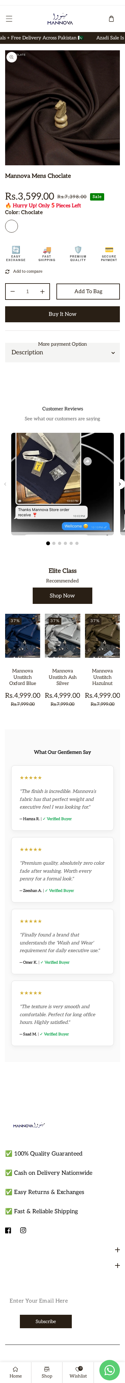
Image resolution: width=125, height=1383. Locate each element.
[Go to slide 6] (77, 543)
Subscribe (46, 1321)
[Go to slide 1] (48, 543)
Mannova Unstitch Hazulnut (102, 677)
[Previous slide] (5, 484)
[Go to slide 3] (59, 543)
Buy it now (63, 314)
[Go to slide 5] (71, 543)
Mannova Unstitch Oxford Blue (22, 677)
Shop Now (62, 596)
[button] (9, 18)
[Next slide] (120, 484)
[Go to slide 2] (53, 543)
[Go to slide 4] (65, 543)
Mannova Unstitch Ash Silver (63, 677)
